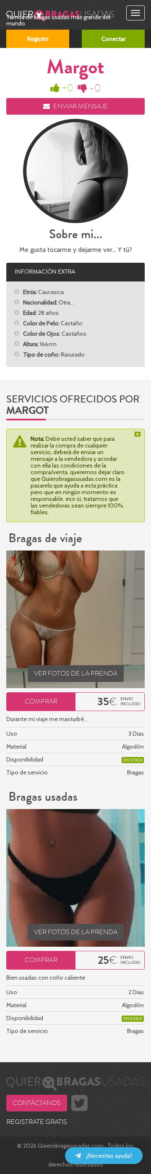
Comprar (41, 701)
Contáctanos (37, 1103)
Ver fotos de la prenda (75, 673)
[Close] (138, 434)
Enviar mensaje (80, 106)
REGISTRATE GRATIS (36, 1121)
